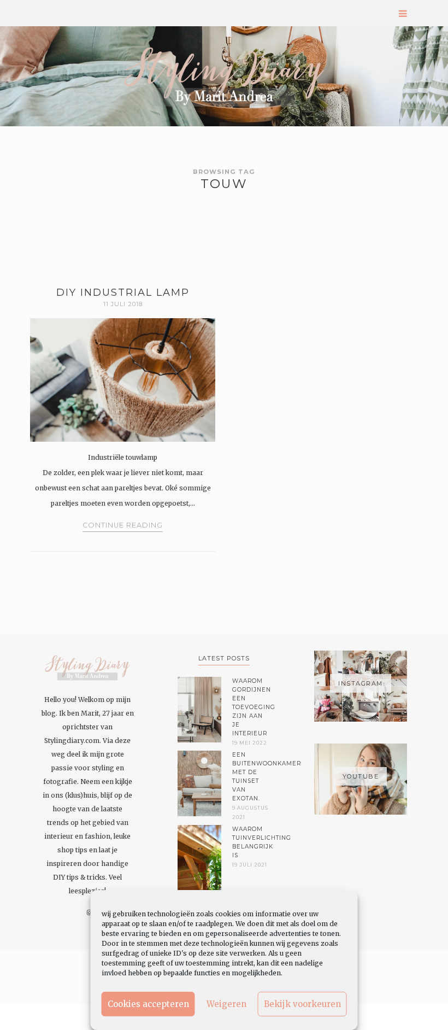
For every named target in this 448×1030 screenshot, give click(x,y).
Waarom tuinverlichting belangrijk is (251, 842)
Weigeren (226, 1004)
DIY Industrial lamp (123, 292)
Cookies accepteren (148, 1004)
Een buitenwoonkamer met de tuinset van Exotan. (251, 776)
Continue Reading (122, 525)
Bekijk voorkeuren (302, 1004)
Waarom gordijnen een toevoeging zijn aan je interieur (251, 707)
